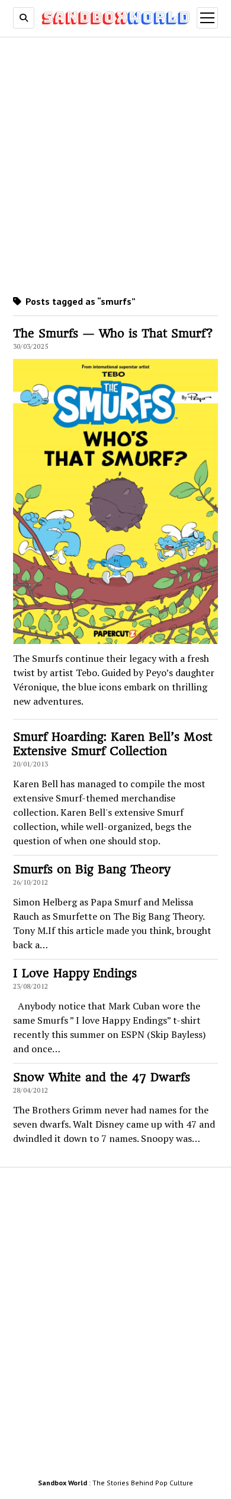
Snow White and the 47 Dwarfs (101, 1077)
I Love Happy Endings (75, 973)
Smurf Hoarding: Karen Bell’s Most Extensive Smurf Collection (112, 744)
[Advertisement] (115, 164)
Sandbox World (62, 1482)
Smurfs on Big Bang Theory (91, 869)
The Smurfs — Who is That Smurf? (113, 333)
